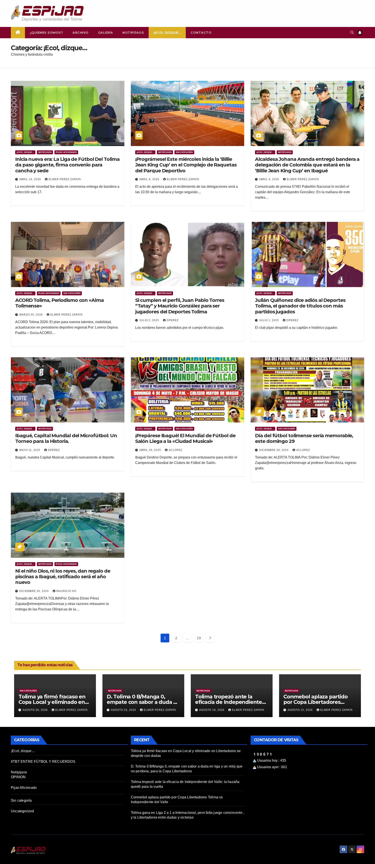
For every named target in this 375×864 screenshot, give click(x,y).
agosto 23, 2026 (124, 709)
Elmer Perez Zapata (65, 179)
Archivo (80, 33)
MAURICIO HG (66, 591)
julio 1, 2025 (269, 320)
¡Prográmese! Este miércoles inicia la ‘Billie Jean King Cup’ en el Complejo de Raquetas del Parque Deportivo (186, 165)
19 (199, 638)
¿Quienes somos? (46, 33)
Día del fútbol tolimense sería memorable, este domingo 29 (304, 438)
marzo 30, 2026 (31, 314)
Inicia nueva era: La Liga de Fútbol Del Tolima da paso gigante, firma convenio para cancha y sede (67, 165)
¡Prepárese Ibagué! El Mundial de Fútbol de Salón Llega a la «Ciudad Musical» (185, 438)
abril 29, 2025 (150, 450)
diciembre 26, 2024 (34, 591)
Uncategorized (22, 811)
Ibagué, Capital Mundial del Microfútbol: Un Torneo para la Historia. (66, 438)
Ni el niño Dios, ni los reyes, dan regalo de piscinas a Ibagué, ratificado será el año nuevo (62, 576)
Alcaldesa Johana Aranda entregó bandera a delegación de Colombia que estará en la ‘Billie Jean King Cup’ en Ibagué (307, 165)
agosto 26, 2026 (36, 709)
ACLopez (175, 450)
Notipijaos (133, 33)
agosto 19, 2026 (212, 709)
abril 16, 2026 (30, 179)
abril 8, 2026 (149, 179)
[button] (352, 32)
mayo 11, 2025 (30, 450)
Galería (105, 33)
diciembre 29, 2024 (274, 450)
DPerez (173, 320)
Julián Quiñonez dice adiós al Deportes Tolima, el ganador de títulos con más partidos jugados (300, 306)
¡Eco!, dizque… (167, 33)
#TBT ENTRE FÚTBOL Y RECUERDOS (43, 761)
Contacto (201, 33)
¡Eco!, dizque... (25, 152)
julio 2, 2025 (149, 320)
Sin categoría (184, 152)
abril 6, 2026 (269, 179)
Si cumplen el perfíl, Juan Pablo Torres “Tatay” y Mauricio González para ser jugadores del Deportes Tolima (179, 306)
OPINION (18, 777)
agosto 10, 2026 (301, 709)
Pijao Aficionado (66, 152)
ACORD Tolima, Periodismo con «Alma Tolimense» (59, 303)
